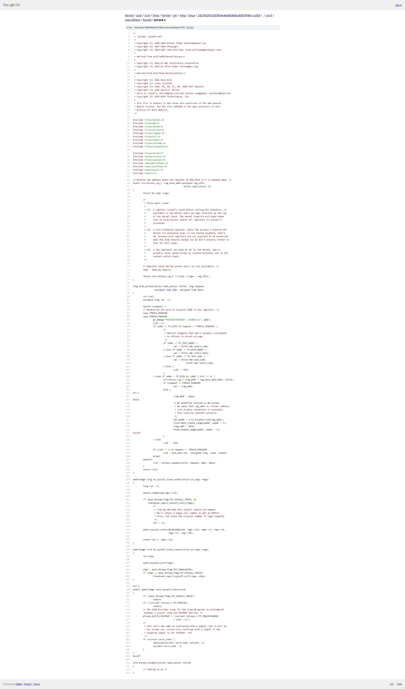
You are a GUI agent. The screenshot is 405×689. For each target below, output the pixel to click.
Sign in (398, 4)
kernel (129, 15)
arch (269, 15)
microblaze (132, 20)
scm (147, 15)
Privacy (27, 684)
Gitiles (19, 684)
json (399, 684)
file (189, 27)
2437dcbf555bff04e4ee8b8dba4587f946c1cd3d (229, 15)
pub (139, 15)
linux (156, 15)
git (175, 15)
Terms (36, 684)
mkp (183, 15)
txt (392, 684)
